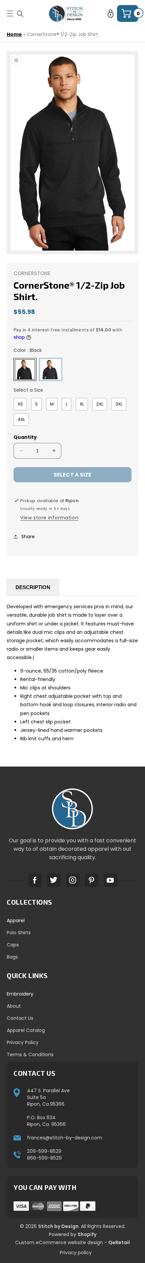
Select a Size (28, 390)
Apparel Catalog (26, 1030)
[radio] (24, 369)
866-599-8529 (44, 1158)
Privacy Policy (22, 1042)
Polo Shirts (19, 932)
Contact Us (20, 1018)
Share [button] (28, 536)
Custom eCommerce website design (59, 1242)
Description (33, 587)
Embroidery (20, 994)
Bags (12, 956)
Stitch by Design (58, 1226)
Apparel (16, 920)
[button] (20, 13)
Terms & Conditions (30, 1054)
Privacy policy (76, 1252)
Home (14, 34)
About (14, 1006)
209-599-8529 (44, 1151)
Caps (13, 944)
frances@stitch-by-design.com (64, 1137)
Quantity (25, 437)
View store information (49, 517)
